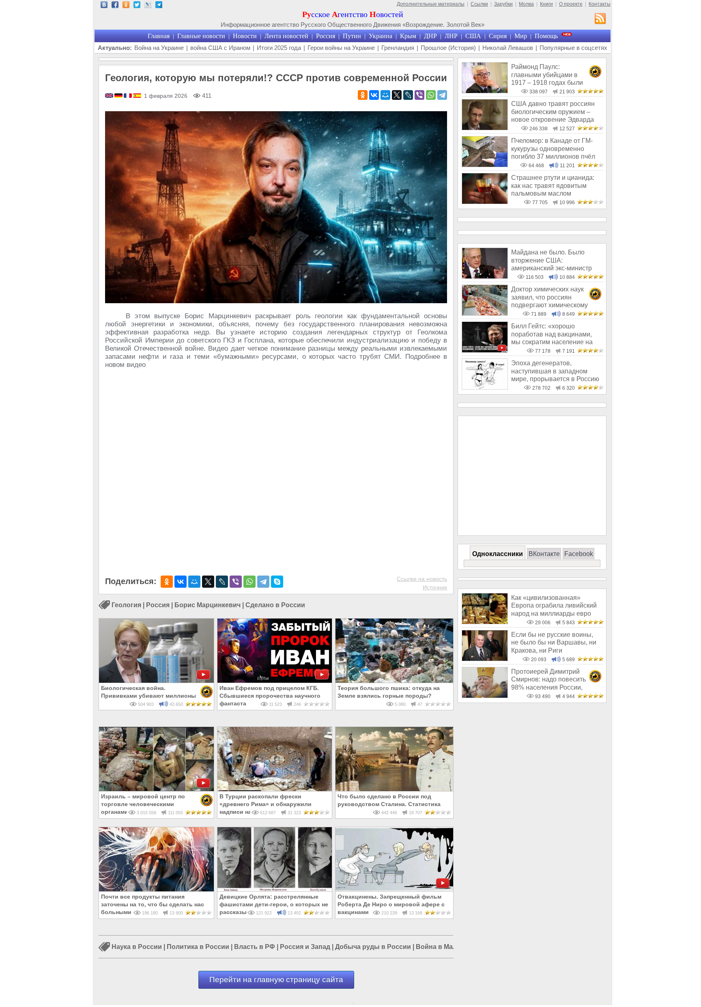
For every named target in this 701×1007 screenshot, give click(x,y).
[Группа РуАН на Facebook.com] (115, 5)
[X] (397, 95)
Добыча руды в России (373, 947)
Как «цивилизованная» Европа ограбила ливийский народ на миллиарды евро (554, 605)
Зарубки (503, 4)
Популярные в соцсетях (573, 47)
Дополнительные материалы (430, 4)
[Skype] (277, 582)
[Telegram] (442, 95)
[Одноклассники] (363, 95)
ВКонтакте (544, 553)
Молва (526, 4)
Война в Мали (438, 947)
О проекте (571, 4)
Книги (546, 4)
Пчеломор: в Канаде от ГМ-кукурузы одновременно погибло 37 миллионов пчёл (553, 148)
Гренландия (397, 47)
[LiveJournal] (408, 95)
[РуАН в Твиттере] (136, 5)
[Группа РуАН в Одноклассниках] (126, 5)
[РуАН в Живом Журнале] (147, 5)
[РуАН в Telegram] (158, 5)
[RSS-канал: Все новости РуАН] (600, 19)
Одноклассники (497, 553)
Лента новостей (286, 35)
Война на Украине (159, 47)
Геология (126, 605)
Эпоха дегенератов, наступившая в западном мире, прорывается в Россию (555, 371)
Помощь (546, 35)
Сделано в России (275, 605)
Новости (245, 35)
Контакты (600, 4)
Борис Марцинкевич (207, 605)
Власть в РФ (254, 947)
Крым (408, 35)
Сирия (498, 35)
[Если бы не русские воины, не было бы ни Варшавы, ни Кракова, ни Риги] (485, 659)
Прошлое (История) (448, 47)
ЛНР (451, 35)
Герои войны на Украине (341, 47)
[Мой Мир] (385, 95)
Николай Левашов (507, 47)
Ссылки (479, 4)
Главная (159, 35)
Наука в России (137, 947)
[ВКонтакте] (374, 95)
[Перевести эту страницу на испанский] (137, 96)
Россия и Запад (305, 947)
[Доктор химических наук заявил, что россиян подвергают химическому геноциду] (485, 313)
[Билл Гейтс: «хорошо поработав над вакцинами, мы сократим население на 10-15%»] (485, 350)
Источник (435, 587)
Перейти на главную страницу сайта (276, 979)
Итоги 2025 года (279, 47)
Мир (520, 35)
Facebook (578, 553)
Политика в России (198, 947)
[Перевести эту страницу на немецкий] (119, 96)
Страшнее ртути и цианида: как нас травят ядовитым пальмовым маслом (552, 185)
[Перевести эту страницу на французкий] (128, 96)
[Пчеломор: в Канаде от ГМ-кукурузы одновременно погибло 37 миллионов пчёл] (485, 165)
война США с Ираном (220, 47)
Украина (380, 35)
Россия (325, 35)
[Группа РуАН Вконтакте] (104, 5)
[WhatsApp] (431, 95)
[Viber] (419, 95)
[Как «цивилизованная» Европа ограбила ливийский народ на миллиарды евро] (485, 622)
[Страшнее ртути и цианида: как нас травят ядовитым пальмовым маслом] (485, 201)
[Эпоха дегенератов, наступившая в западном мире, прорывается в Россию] (485, 387)
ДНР (430, 35)
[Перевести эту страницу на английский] (109, 96)
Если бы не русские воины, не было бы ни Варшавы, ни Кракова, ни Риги (553, 642)
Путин (352, 35)
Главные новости (201, 35)
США (473, 35)
